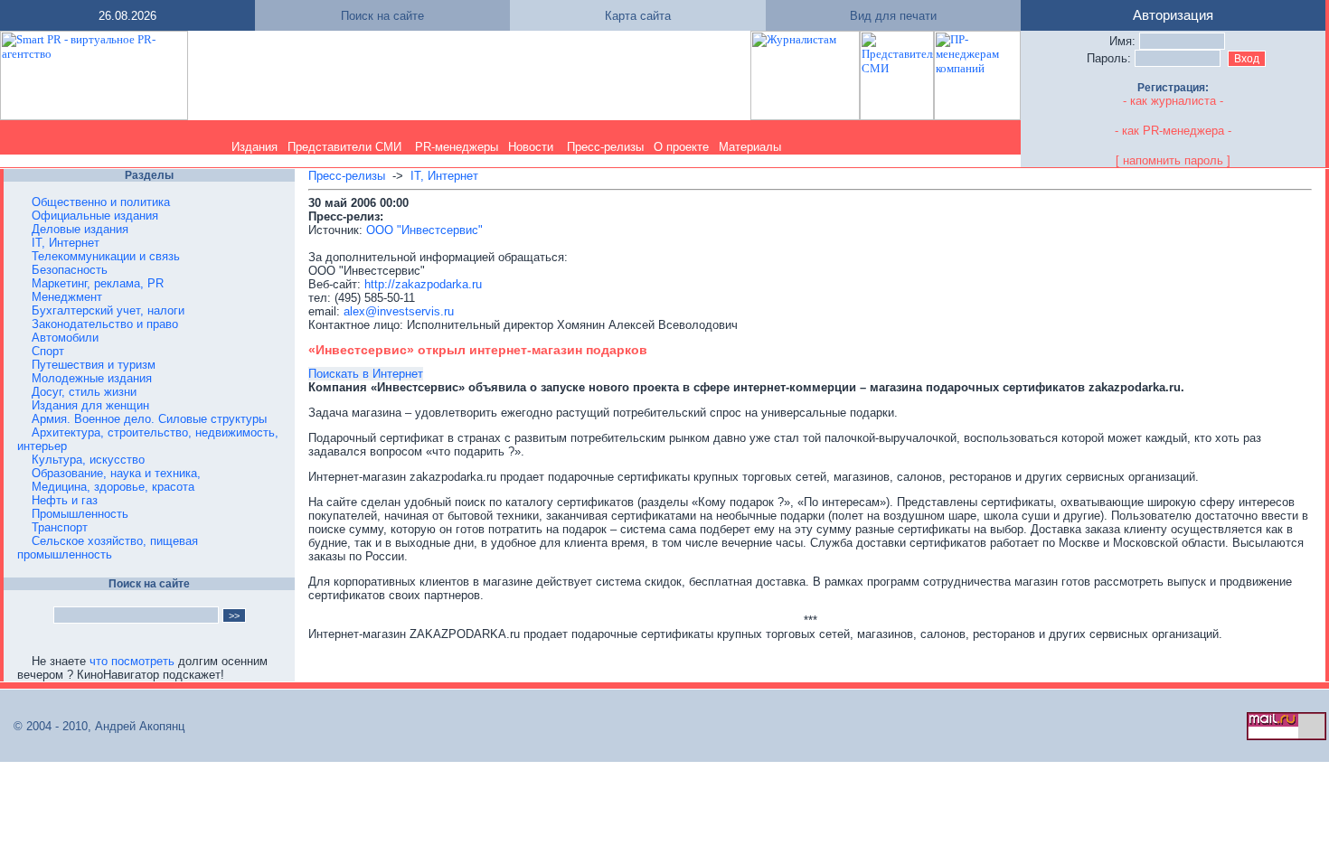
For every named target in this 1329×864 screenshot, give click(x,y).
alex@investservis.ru (399, 311)
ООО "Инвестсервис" (424, 230)
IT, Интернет (65, 242)
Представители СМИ (344, 147)
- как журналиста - (1173, 101)
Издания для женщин (90, 405)
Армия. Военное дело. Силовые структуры (149, 419)
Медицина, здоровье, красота (113, 486)
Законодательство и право (105, 324)
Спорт (48, 351)
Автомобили (65, 337)
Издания (254, 147)
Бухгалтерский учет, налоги (108, 310)
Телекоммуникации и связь (106, 256)
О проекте (681, 147)
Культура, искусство (88, 459)
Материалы (750, 147)
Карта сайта (638, 16)
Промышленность (80, 514)
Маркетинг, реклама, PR (98, 283)
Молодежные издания (92, 378)
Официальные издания (95, 215)
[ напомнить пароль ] (1173, 160)
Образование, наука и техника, (116, 473)
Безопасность (70, 270)
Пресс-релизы (605, 147)
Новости (530, 147)
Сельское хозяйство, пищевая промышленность (107, 547)
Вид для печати (893, 16)
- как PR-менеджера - (1173, 130)
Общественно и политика (101, 202)
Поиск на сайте (382, 16)
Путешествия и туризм (94, 364)
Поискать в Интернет (365, 373)
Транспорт (60, 527)
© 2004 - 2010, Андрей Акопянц (93, 726)
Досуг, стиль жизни (84, 392)
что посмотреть (132, 661)
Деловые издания (80, 229)
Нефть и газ (65, 500)
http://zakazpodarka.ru (423, 284)
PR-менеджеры (456, 147)
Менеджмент (67, 297)
